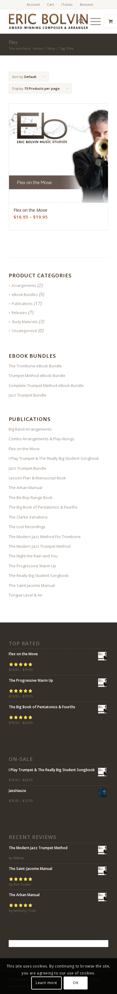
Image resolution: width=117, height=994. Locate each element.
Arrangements (24, 285)
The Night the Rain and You (33, 556)
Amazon (86, 4)
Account (33, 4)
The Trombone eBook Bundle (35, 366)
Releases (19, 312)
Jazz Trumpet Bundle (27, 395)
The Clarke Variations (28, 517)
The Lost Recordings (27, 526)
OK (75, 982)
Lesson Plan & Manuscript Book (37, 478)
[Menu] (92, 21)
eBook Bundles (25, 294)
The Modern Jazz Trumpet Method (39, 546)
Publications (22, 303)
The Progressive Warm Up (32, 566)
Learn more (46, 982)
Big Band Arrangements (30, 429)
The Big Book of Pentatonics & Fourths (43, 507)
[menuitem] (33, 4)
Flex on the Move (24, 448)
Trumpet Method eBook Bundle (37, 375)
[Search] (78, 21)
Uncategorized (24, 330)
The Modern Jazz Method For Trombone (45, 536)
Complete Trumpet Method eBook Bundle (46, 385)
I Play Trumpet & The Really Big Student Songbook (54, 458)
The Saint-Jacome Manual (32, 585)
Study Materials (25, 321)
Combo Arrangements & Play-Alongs (41, 438)
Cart (50, 4)
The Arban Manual (25, 487)
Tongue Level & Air (25, 595)
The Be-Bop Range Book (30, 497)
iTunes (67, 4)
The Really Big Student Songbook (39, 575)
